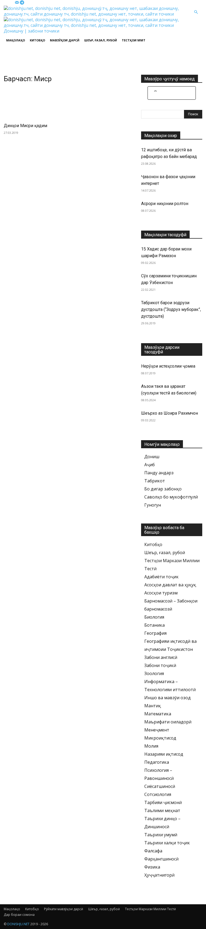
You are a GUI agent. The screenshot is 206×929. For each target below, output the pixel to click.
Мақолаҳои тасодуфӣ (165, 234)
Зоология (154, 673)
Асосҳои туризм (161, 593)
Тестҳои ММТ (133, 40)
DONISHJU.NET (18, 924)
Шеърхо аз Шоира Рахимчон (169, 413)
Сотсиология (157, 794)
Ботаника (154, 625)
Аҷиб (149, 465)
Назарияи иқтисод (163, 754)
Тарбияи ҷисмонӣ (163, 802)
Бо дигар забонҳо (163, 489)
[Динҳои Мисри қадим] (34, 103)
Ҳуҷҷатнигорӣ (159, 875)
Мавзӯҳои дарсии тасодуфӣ (161, 349)
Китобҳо (37, 40)
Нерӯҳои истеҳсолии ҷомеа (168, 366)
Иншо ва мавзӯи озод (167, 698)
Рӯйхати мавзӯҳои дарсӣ (63, 909)
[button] (195, 12)
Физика (152, 867)
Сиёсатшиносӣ (159, 786)
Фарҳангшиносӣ (161, 859)
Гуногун (152, 505)
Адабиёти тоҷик (161, 577)
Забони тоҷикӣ (160, 665)
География (155, 633)
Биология (154, 617)
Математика (157, 714)
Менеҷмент (156, 730)
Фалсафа (153, 851)
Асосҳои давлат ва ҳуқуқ (170, 585)
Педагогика (156, 762)
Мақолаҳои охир (160, 135)
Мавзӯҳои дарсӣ (64, 40)
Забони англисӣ (160, 657)
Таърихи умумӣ (160, 835)
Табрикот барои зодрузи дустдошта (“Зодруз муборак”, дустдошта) (171, 309)
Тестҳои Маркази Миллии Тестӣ (150, 909)
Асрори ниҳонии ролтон (164, 203)
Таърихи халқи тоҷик (167, 843)
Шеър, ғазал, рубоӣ (100, 40)
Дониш (151, 457)
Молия (151, 746)
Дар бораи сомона (19, 914)
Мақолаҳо (15, 40)
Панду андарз (159, 473)
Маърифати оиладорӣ (168, 722)
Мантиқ (152, 706)
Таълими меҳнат (162, 810)
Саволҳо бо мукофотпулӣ (171, 497)
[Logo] (96, 14)
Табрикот (154, 481)
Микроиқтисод (160, 738)
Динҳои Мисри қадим (25, 125)
